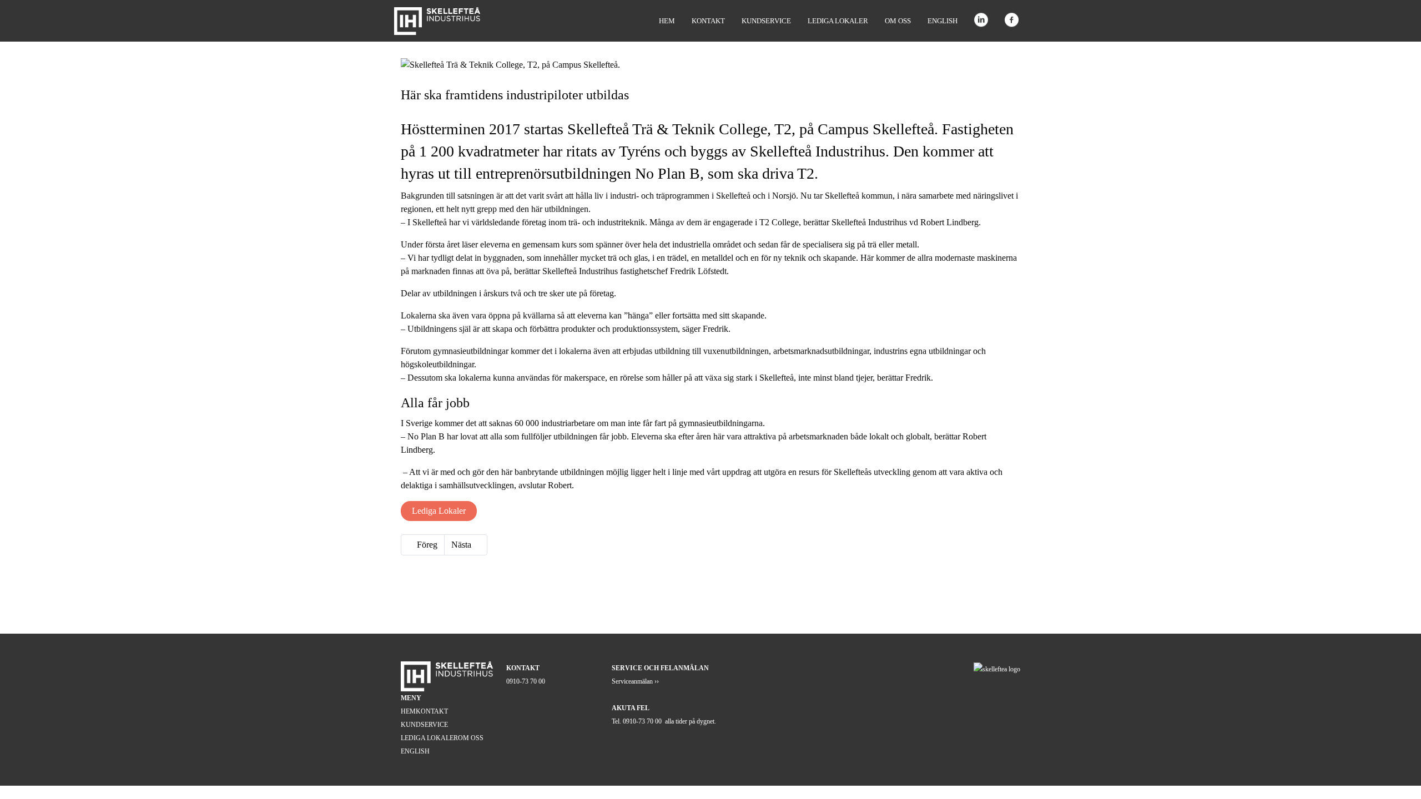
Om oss (898, 21)
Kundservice (766, 21)
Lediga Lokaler (439, 510)
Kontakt (708, 21)
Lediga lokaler (838, 21)
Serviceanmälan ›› (635, 681)
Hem (667, 21)
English (943, 21)
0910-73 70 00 (525, 681)
